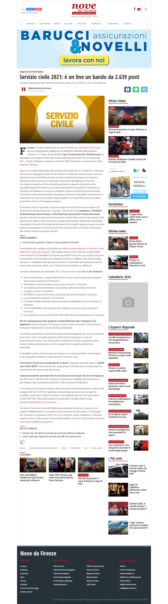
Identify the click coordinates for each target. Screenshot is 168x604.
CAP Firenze (91, 584)
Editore (122, 566)
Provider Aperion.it (127, 573)
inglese (64, 448)
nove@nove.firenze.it (128, 588)
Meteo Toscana (93, 581)
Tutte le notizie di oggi (29, 588)
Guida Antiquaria (60, 584)
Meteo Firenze (92, 577)
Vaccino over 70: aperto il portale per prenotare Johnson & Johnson (53, 433)
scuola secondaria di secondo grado (43, 448)
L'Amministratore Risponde (64, 570)
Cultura (68, 24)
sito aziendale (29, 356)
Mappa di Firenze (93, 573)
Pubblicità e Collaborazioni (130, 577)
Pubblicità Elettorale (128, 584)
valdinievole (75, 448)
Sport (57, 24)
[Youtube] (139, 9)
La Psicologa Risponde (62, 577)
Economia (45, 24)
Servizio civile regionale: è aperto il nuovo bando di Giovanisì (50, 242)
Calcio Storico (58, 566)
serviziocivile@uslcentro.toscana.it (38, 402)
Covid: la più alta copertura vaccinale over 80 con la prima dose (51, 436)
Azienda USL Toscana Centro (61, 271)
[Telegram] (144, 89)
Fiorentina (113, 24)
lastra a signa (96, 448)
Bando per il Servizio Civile (81, 147)
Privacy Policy (125, 581)
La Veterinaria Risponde (62, 581)
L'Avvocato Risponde (61, 573)
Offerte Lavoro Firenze (95, 566)
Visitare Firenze (93, 570)
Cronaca (31, 24)
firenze (22, 448)
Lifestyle (81, 24)
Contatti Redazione (127, 570)
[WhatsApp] (136, 89)
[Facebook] (135, 9)
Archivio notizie (26, 592)
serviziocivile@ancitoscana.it (37, 421)
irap (85, 448)
